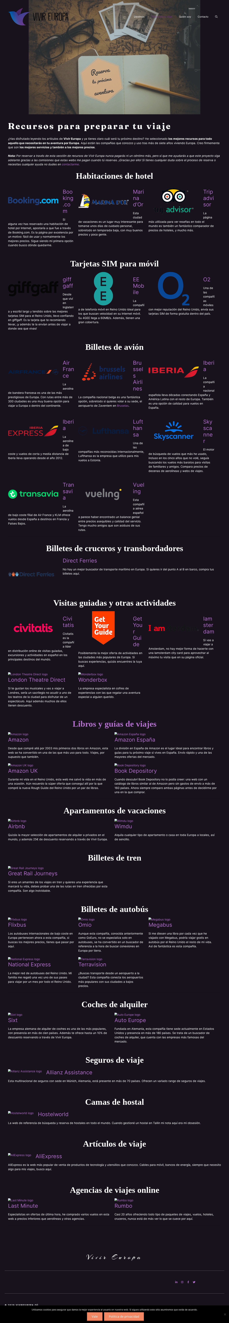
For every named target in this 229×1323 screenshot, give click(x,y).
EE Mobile (138, 286)
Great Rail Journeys (33, 873)
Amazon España (134, 739)
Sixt (13, 1020)
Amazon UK (23, 771)
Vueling (138, 488)
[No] (224, 1314)
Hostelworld (53, 1114)
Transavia (68, 491)
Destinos (139, 16)
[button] (216, 17)
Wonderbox (92, 679)
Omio (85, 924)
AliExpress (49, 1156)
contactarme (70, 164)
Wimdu (123, 826)
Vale (95, 1316)
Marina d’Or (138, 198)
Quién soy (185, 16)
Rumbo (123, 1205)
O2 (206, 279)
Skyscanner (208, 431)
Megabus (160, 924)
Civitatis (68, 621)
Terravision (92, 964)
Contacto (203, 16)
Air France (68, 369)
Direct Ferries (80, 560)
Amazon (18, 739)
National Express (29, 964)
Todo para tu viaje (161, 16)
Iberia (208, 365)
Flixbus (17, 924)
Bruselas (123, 405)
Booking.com (68, 201)
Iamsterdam (208, 625)
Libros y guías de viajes (114, 724)
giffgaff (68, 282)
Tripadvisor (208, 198)
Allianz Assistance (69, 1072)
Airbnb (16, 826)
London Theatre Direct (36, 679)
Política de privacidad (124, 1316)
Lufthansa (138, 428)
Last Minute (23, 1205)
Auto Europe (130, 1020)
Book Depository (135, 771)
